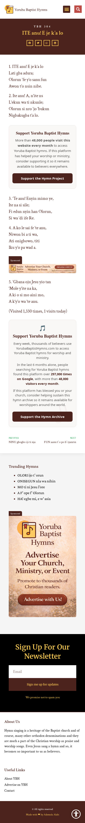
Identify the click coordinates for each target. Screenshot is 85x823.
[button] (66, 9)
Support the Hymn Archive (42, 416)
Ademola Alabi (51, 814)
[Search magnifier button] (78, 9)
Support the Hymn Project (42, 178)
